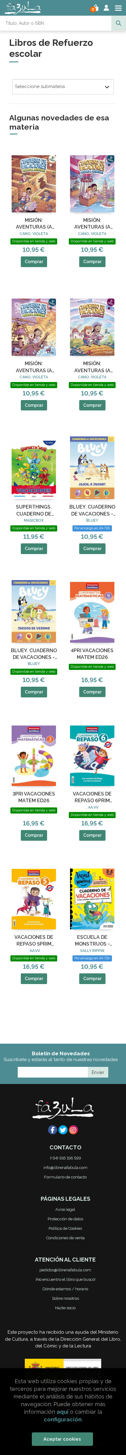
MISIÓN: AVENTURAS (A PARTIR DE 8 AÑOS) (92, 367)
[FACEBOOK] (52, 1129)
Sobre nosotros (65, 1298)
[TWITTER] (63, 1129)
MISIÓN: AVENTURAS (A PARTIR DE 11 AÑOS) (33, 224)
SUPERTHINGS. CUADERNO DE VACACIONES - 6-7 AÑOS (34, 510)
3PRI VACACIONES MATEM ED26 (34, 797)
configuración (63, 1419)
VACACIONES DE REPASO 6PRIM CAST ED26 (92, 797)
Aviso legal (65, 1209)
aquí (63, 1412)
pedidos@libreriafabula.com (65, 1270)
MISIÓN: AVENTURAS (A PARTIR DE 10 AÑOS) (92, 224)
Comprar (34, 261)
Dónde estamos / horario (65, 1289)
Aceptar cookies (62, 1439)
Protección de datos (65, 1219)
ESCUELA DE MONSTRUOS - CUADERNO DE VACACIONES (92, 941)
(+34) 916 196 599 (65, 1158)
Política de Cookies (65, 1228)
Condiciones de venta (65, 1238)
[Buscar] (118, 23)
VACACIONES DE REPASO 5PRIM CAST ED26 (33, 941)
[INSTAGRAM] (73, 1129)
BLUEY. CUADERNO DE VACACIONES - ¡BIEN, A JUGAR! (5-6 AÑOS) (92, 510)
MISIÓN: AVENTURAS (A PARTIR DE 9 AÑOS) (34, 367)
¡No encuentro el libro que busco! (65, 1279)
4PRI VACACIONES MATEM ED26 (92, 654)
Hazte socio (65, 1308)
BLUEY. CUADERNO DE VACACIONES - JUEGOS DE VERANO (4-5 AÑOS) (34, 654)
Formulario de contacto (65, 1177)
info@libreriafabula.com (65, 1167)
